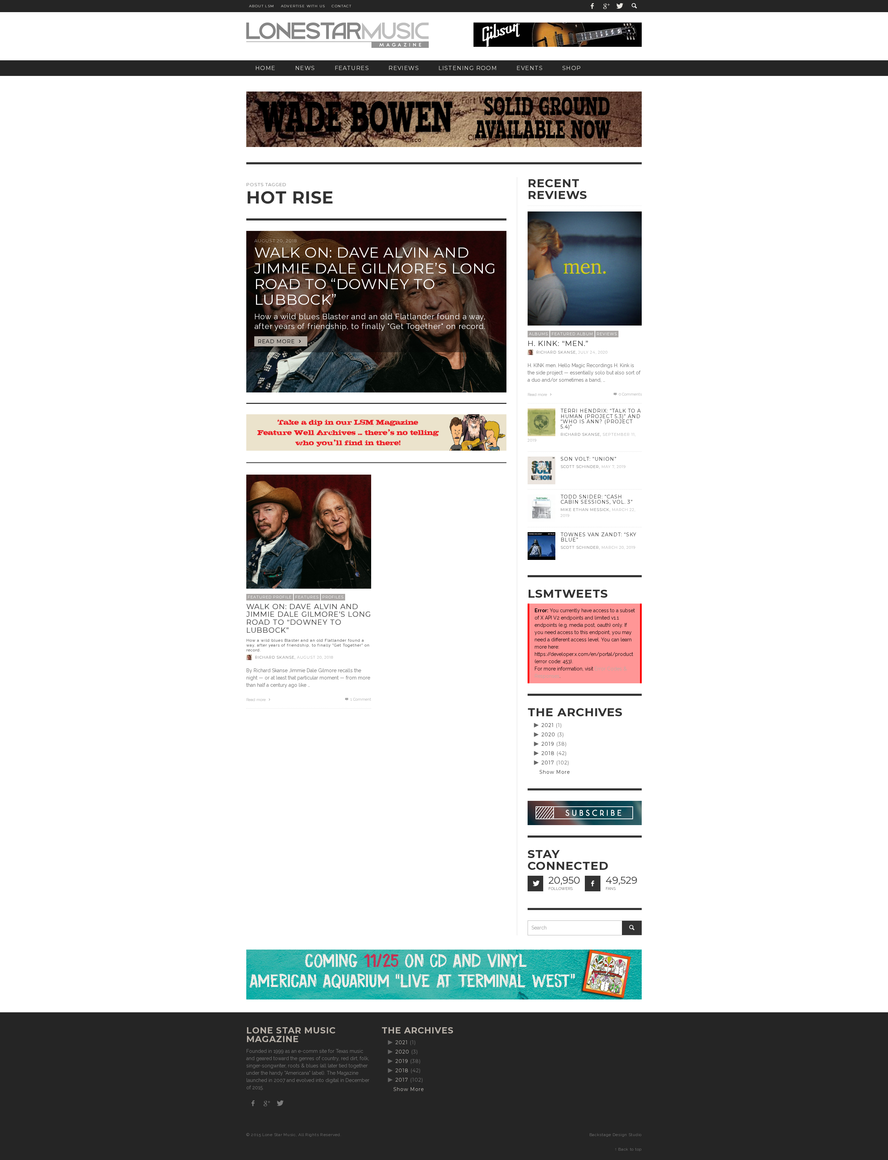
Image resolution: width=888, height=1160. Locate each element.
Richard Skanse (274, 657)
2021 (547, 725)
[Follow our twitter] (535, 883)
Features (307, 597)
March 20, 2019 (618, 547)
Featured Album (572, 333)
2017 (547, 763)
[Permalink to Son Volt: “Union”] (541, 470)
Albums (538, 333)
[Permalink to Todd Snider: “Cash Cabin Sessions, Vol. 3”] (541, 508)
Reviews (607, 333)
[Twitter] (619, 6)
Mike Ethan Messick (585, 509)
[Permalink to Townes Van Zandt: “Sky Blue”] (541, 545)
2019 (547, 744)
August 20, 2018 (315, 657)
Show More (554, 772)
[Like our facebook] (592, 883)
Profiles (333, 597)
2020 (548, 735)
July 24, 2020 (593, 352)
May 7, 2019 (613, 466)
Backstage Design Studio (615, 1134)
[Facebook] (592, 6)
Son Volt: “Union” (589, 459)
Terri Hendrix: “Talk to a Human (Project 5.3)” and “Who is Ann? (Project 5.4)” (601, 419)
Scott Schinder (580, 466)
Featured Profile (270, 597)
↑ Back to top (628, 1149)
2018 (548, 753)
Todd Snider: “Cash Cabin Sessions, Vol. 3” (597, 499)
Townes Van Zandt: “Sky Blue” (599, 537)
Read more (256, 700)
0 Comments (630, 394)
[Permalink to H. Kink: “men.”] (585, 268)
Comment (360, 699)
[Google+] (606, 6)
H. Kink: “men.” (558, 343)
